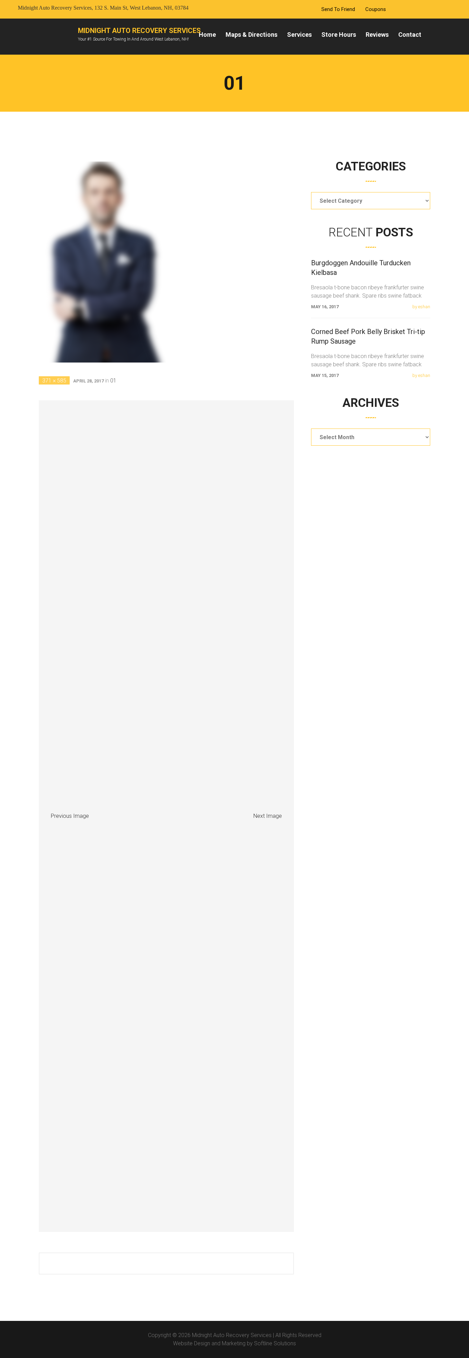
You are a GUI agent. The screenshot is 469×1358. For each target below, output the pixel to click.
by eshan (421, 306)
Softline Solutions (275, 1343)
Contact (409, 34)
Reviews (377, 34)
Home (207, 34)
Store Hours (338, 34)
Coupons (375, 9)
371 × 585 (54, 380)
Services (299, 34)
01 (113, 380)
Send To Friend (338, 9)
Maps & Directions (251, 34)
